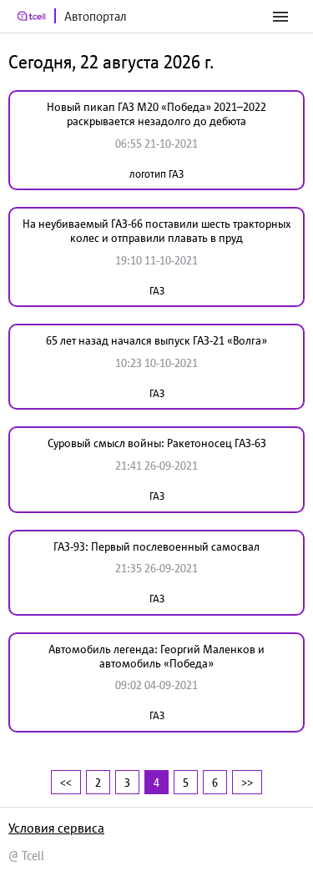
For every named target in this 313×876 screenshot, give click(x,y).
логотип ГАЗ (156, 174)
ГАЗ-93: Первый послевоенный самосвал (156, 546)
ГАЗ (156, 290)
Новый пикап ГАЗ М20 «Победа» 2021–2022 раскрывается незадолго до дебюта (156, 114)
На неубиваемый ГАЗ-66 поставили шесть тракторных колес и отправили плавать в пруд (157, 230)
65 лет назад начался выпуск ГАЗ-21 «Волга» (156, 340)
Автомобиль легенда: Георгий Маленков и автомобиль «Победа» (156, 656)
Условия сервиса (56, 827)
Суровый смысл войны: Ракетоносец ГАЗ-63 (157, 443)
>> (247, 782)
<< (66, 782)
